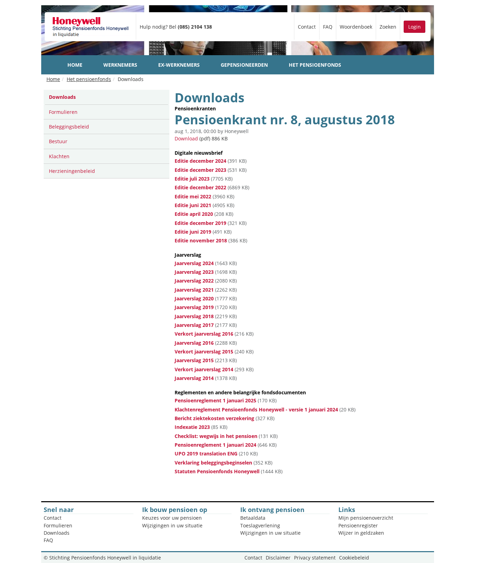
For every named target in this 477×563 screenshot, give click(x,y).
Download (186, 138)
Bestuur (58, 141)
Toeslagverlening (260, 525)
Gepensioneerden (244, 64)
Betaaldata (252, 517)
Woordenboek (356, 26)
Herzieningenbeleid (72, 171)
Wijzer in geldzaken (361, 532)
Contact (307, 26)
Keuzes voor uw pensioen (172, 517)
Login (414, 26)
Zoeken (388, 26)
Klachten (59, 156)
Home (74, 64)
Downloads (62, 97)
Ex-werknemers (179, 64)
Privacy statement (315, 557)
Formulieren (63, 112)
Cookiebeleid (354, 557)
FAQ (327, 26)
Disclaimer (278, 557)
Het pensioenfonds (315, 64)
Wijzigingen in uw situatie (172, 525)
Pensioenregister (358, 525)
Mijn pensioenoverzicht (365, 517)
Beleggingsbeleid (69, 126)
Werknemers (120, 64)
